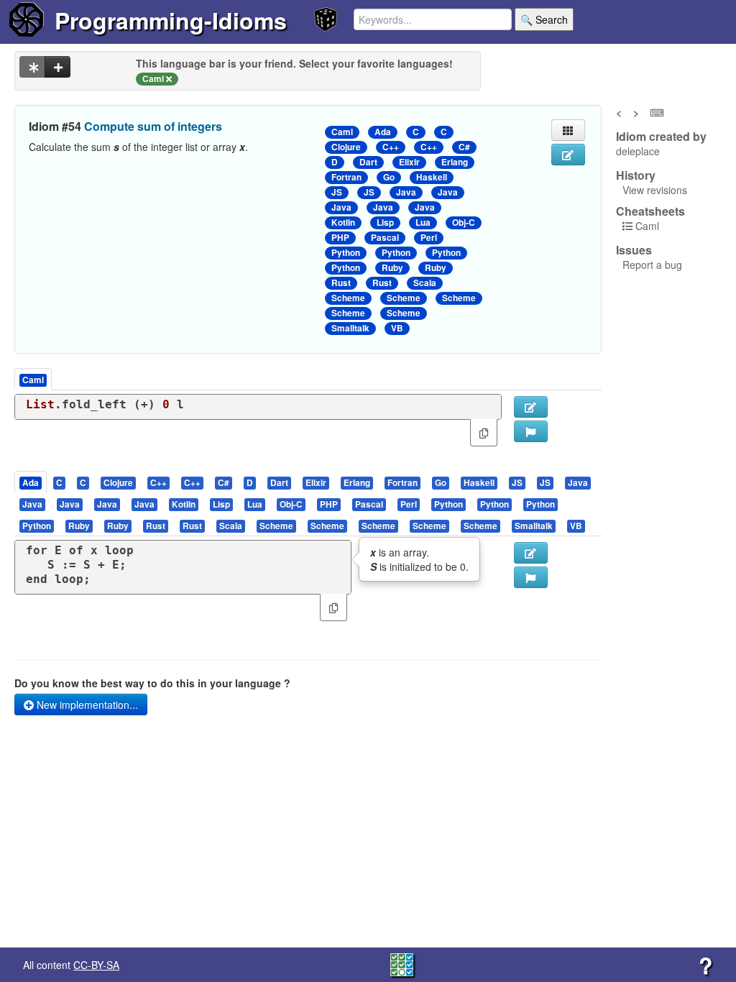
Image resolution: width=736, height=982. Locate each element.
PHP (340, 237)
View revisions (654, 190)
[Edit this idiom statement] (568, 154)
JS (336, 192)
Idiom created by (661, 136)
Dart (368, 162)
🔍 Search (544, 19)
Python (345, 253)
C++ (390, 147)
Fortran (346, 177)
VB (397, 328)
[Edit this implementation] (531, 553)
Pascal (385, 237)
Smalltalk (350, 328)
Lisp (385, 222)
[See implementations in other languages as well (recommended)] (32, 67)
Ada (382, 132)
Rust (341, 283)
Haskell (431, 177)
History (636, 175)
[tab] (31, 482)
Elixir (409, 162)
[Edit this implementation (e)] (531, 407)
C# (464, 147)
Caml (342, 132)
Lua (423, 222)
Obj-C (463, 222)
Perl (428, 237)
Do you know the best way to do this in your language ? (152, 683)
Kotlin (343, 222)
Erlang (454, 162)
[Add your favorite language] (57, 67)
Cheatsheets (650, 211)
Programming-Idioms (171, 20)
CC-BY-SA (96, 965)
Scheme (348, 298)
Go (389, 177)
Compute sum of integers (153, 126)
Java (406, 192)
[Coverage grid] (401, 963)
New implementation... (86, 704)
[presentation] (30, 482)
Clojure (346, 147)
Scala (424, 283)
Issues (634, 250)
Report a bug (652, 264)
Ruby (392, 268)
